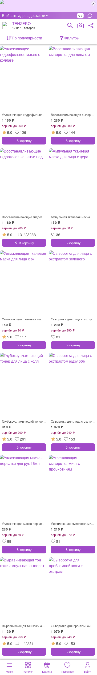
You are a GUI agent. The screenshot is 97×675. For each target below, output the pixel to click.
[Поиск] (70, 25)
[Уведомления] (91, 15)
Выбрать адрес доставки (23, 15)
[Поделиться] (91, 25)
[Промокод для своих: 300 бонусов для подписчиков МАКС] (48, 6)
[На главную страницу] (6, 25)
